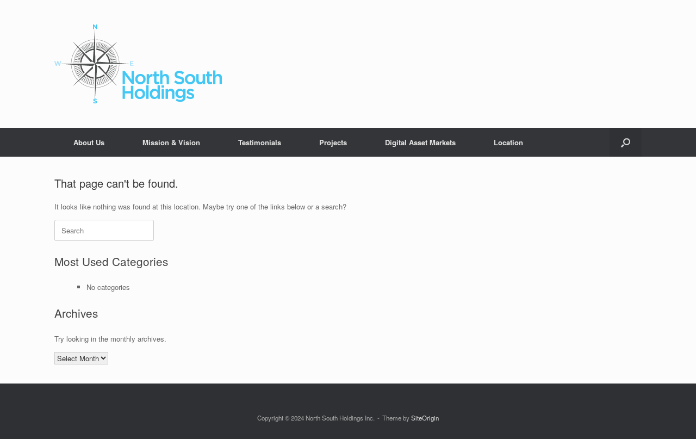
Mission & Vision (171, 142)
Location (508, 142)
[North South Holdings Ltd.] (138, 63)
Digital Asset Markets (420, 142)
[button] (626, 142)
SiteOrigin (425, 417)
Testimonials (259, 142)
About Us (88, 142)
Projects (333, 142)
